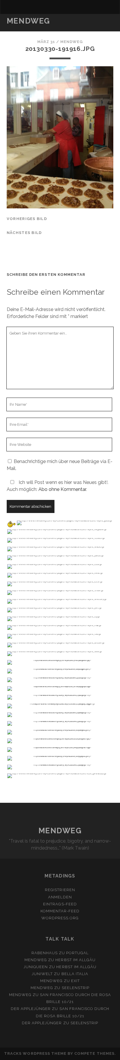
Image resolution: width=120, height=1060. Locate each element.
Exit (75, 981)
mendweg (71, 42)
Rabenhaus (44, 953)
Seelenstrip (75, 988)
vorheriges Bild (27, 219)
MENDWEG (28, 21)
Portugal (77, 953)
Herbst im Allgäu (75, 960)
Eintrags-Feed (60, 904)
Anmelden (60, 897)
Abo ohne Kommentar (62, 489)
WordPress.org (60, 918)
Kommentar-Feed (60, 911)
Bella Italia (75, 974)
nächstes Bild (24, 232)
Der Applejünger (31, 1009)
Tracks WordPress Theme (35, 1053)
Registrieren (60, 890)
